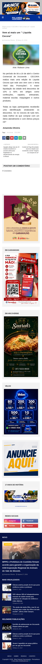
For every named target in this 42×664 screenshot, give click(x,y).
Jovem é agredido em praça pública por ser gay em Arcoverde (25, 644)
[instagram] (12, 521)
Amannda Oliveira (9, 40)
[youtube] (12, 526)
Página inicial (6, 27)
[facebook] (30, 521)
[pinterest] (30, 526)
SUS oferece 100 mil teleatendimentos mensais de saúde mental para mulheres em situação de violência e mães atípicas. (26, 598)
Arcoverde (10, 132)
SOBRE (16, 656)
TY (29, 661)
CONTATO (32, 656)
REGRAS (24, 656)
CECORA (15, 27)
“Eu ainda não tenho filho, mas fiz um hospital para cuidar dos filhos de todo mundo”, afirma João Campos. (26, 609)
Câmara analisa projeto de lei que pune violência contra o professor (26, 586)
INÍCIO (9, 656)
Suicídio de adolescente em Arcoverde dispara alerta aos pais (26, 625)
